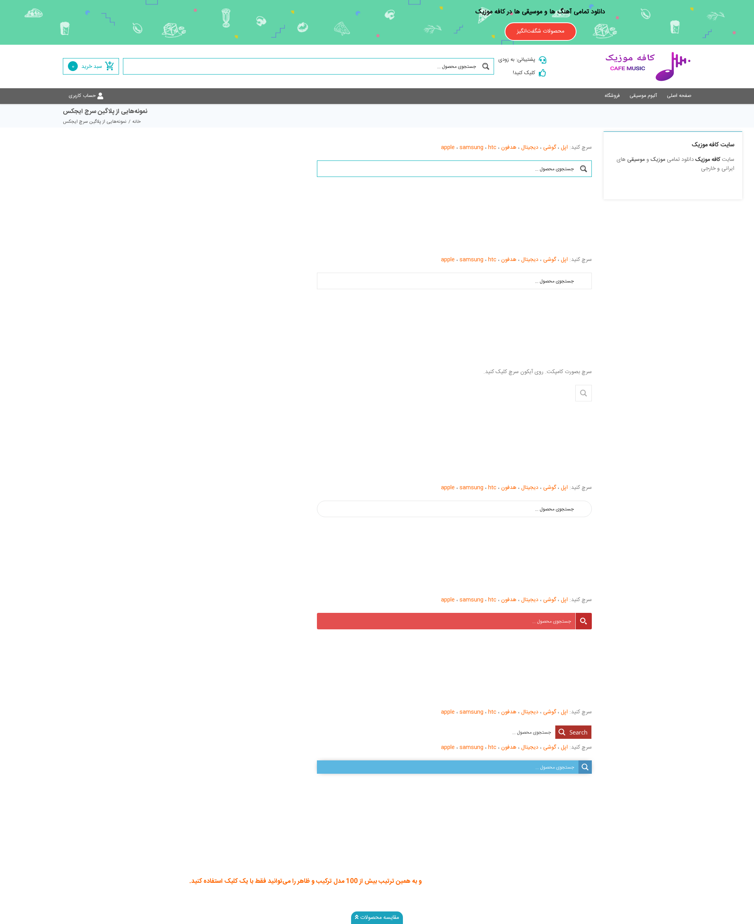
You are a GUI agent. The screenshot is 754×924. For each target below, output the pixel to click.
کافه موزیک (707, 159)
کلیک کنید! (524, 73)
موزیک (658, 159)
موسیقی (636, 159)
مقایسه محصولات (379, 917)
